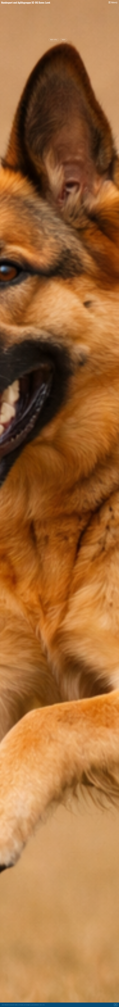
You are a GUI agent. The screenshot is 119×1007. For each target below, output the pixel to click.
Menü (114, 2)
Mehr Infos (53, 40)
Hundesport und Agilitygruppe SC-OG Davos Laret (25, 2)
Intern (63, 40)
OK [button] (115, 1004)
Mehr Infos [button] (42, 1004)
